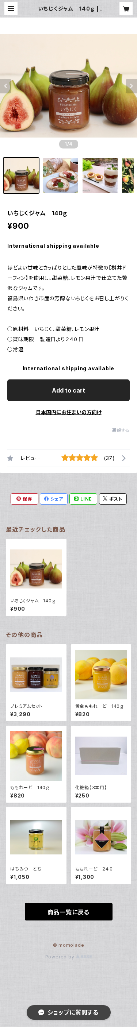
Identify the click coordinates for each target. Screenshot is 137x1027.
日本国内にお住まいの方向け (69, 412)
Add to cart (68, 390)
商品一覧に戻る (68, 912)
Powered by (60, 957)
